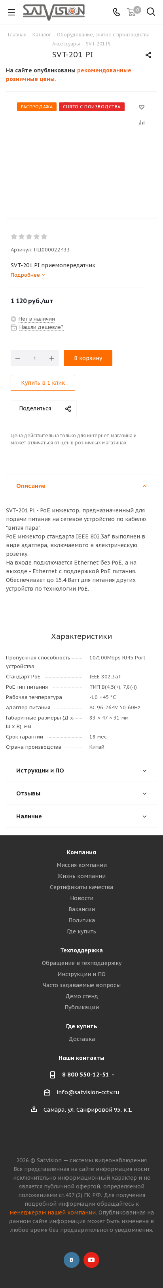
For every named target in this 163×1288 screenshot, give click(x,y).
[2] (22, 237)
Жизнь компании (81, 876)
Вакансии (81, 909)
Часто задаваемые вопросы (82, 985)
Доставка (81, 1038)
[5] (44, 237)
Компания (81, 852)
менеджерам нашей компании (52, 1212)
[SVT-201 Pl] (81, 149)
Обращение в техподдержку (81, 963)
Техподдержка (81, 950)
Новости (81, 898)
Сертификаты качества (81, 887)
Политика (81, 920)
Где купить (81, 931)
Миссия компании (82, 865)
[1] (14, 237)
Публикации (81, 1007)
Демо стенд (81, 996)
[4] (37, 237)
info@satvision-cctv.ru (88, 1092)
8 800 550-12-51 (85, 1074)
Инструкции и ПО (81, 974)
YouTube (91, 1260)
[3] (29, 237)
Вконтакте (72, 1260)
